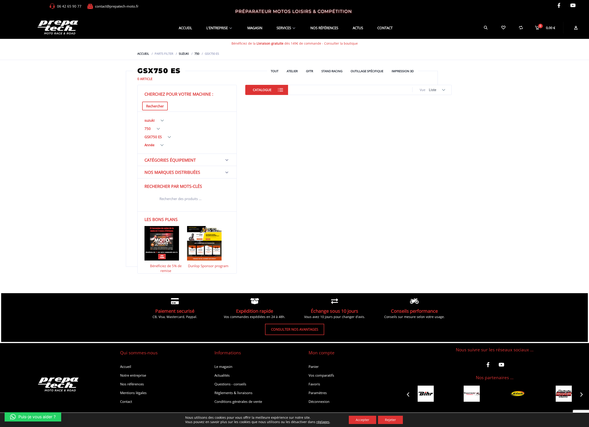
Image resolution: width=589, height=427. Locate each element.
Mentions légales (133, 392)
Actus (358, 28)
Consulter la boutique (341, 43)
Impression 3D (403, 71)
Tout (274, 71)
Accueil (185, 28)
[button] (408, 394)
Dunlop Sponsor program (208, 266)
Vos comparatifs (321, 375)
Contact (385, 28)
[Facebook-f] (559, 5)
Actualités (222, 375)
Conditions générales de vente (238, 401)
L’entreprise (217, 28)
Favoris (314, 384)
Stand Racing (331, 71)
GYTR (309, 71)
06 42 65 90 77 (69, 6)
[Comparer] (521, 27)
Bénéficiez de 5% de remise (166, 268)
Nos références (324, 28)
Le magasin (223, 366)
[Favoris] (503, 27)
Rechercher (155, 106)
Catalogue (262, 90)
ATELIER (292, 71)
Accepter (362, 420)
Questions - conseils (230, 384)
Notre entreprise (133, 375)
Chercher (223, 199)
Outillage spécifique (367, 71)
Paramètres (318, 392)
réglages (322, 422)
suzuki (184, 54)
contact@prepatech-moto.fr (117, 6)
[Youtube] (573, 5)
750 (196, 54)
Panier (314, 366)
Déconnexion (319, 401)
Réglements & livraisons (233, 392)
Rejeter (390, 420)
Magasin (254, 28)
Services (284, 28)
